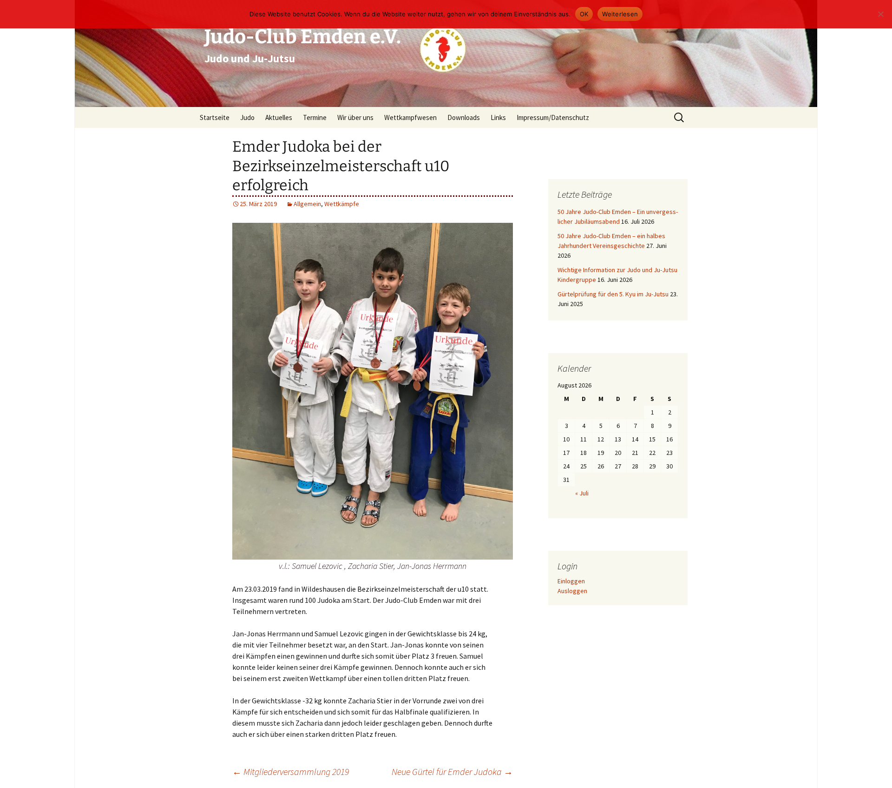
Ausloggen (572, 591)
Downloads (463, 117)
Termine (315, 117)
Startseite (215, 117)
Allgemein (307, 204)
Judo (247, 117)
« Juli (582, 493)
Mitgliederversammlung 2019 (290, 771)
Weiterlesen (620, 14)
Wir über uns (355, 117)
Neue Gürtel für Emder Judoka (452, 771)
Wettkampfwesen (410, 117)
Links (498, 117)
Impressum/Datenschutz (553, 117)
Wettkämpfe (341, 204)
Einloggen (571, 581)
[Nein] (880, 14)
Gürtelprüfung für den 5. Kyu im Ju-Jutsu (613, 294)
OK (584, 14)
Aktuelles (278, 117)
